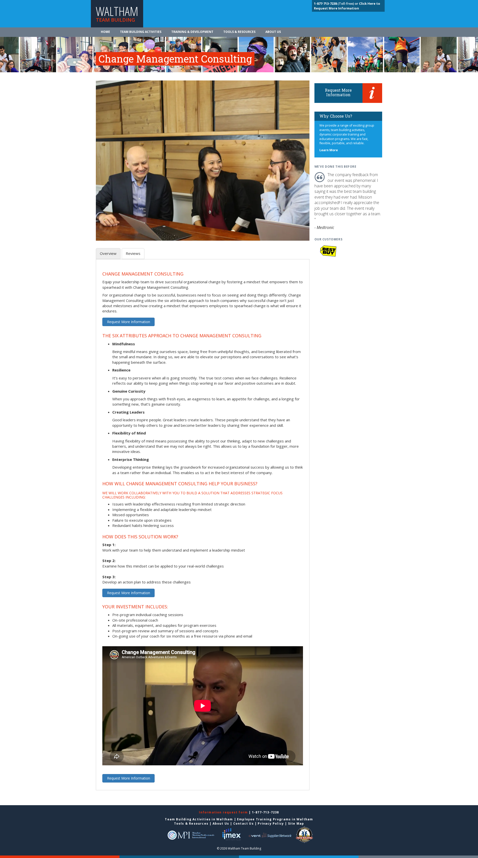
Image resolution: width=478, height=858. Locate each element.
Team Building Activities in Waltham (199, 819)
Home (105, 32)
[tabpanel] (202, 527)
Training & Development (192, 32)
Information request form (224, 812)
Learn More (328, 150)
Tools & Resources (239, 32)
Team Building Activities (140, 32)
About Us (273, 32)
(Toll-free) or (336, 3)
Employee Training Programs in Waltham (275, 819)
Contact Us (243, 823)
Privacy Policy (271, 823)
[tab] (108, 253)
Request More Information (128, 321)
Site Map (296, 823)
